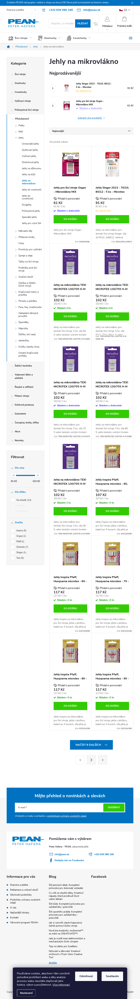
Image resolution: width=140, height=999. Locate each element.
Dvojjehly (26, 204)
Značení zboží (25, 276)
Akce (17, 431)
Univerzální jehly (30, 143)
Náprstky (23, 328)
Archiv (53, 962)
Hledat (82, 23)
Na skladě (23, 500)
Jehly (21, 137)
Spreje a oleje (25, 255)
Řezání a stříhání (24, 387)
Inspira (21, 530)
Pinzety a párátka (27, 301)
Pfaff (20, 541)
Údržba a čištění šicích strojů (27, 284)
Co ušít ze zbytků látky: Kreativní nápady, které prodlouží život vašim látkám (66, 896)
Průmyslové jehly (31, 211)
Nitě (20, 131)
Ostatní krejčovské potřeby (28, 354)
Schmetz (21, 547)
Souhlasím (112, 976)
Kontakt (14, 917)
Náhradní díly (25, 231)
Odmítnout (86, 976)
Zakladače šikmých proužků (28, 315)
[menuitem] (21, 38)
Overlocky (20, 83)
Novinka (21, 511)
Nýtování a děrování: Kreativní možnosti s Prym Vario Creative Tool (65, 954)
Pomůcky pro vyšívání (30, 249)
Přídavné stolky (26, 237)
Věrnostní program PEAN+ (24, 922)
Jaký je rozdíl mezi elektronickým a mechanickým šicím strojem (67, 940)
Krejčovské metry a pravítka (28, 293)
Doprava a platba (15, 9)
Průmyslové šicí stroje (27, 109)
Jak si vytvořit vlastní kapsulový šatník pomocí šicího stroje (65, 924)
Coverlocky (21, 92)
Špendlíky (23, 322)
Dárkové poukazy (24, 404)
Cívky (21, 243)
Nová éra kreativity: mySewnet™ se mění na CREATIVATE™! (66, 932)
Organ (20, 536)
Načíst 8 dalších (89, 745)
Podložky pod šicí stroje (27, 269)
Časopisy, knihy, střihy (27, 422)
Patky (21, 125)
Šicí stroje (20, 74)
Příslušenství (22, 118)
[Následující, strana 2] (91, 759)
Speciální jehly (29, 217)
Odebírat (114, 807)
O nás (13, 907)
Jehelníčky (23, 340)
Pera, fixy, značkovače (29, 307)
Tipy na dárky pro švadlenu (63, 946)
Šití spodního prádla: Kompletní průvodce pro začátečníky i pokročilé (65, 915)
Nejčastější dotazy (19, 912)
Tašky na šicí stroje (28, 261)
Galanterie (20, 413)
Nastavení (26, 993)
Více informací (61, 985)
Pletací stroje (22, 396)
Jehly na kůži (28, 174)
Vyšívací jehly (29, 156)
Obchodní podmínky (21, 894)
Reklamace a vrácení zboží (24, 889)
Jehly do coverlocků (27, 197)
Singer (20, 552)
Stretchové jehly (30, 162)
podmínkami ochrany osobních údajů (66, 816)
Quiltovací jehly (30, 150)
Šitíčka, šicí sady (27, 334)
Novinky (19, 440)
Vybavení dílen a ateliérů (24, 376)
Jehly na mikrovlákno (29, 182)
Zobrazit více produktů (90, 118)
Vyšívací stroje (23, 101)
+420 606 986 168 (104, 854)
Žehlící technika (23, 365)
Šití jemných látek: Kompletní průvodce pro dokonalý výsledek (66, 886)
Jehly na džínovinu (31, 168)
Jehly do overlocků (31, 189)
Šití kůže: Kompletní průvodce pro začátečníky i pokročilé (67, 905)
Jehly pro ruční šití (31, 223)
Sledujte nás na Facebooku (69, 860)
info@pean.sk (61, 854)
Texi (19, 558)
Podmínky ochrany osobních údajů (25, 901)
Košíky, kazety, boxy (28, 346)
